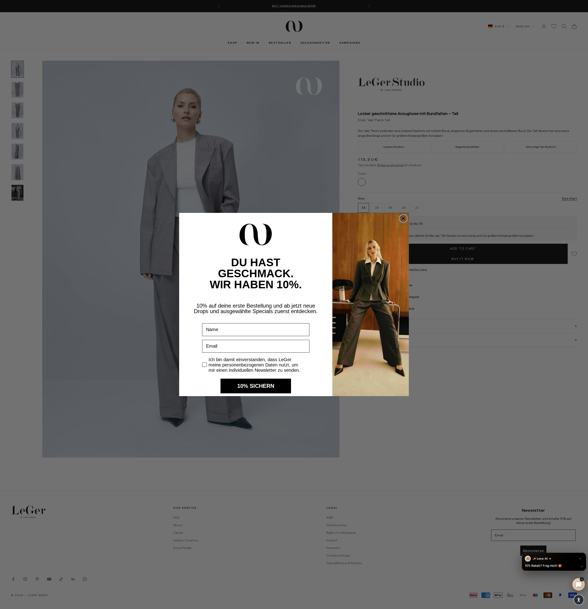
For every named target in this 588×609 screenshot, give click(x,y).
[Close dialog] (403, 218)
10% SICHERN (255, 386)
